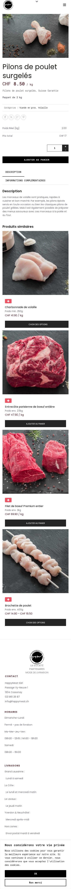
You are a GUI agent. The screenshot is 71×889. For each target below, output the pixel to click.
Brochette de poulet (18, 605)
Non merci (35, 882)
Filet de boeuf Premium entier (24, 506)
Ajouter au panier (36, 159)
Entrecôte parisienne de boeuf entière (30, 407)
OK (35, 873)
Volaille (43, 107)
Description (13, 171)
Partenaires (37, 669)
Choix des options (38, 324)
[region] (35, 864)
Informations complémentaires (25, 180)
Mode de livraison (37, 672)
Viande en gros (27, 107)
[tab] (13, 172)
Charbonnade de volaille (21, 307)
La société (36, 665)
